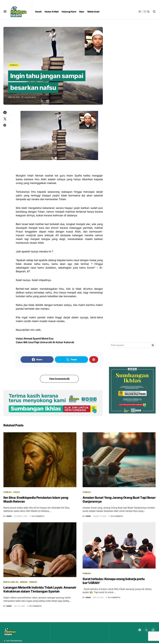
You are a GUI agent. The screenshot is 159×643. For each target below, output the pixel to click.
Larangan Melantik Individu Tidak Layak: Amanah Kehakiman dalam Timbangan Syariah (39, 589)
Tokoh (16, 492)
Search (152, 345)
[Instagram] (153, 630)
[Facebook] (139, 630)
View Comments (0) (59, 378)
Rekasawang (16, 640)
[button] (5, 11)
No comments (38, 516)
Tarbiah (14, 65)
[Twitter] (146, 630)
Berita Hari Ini (10, 582)
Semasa (24, 582)
